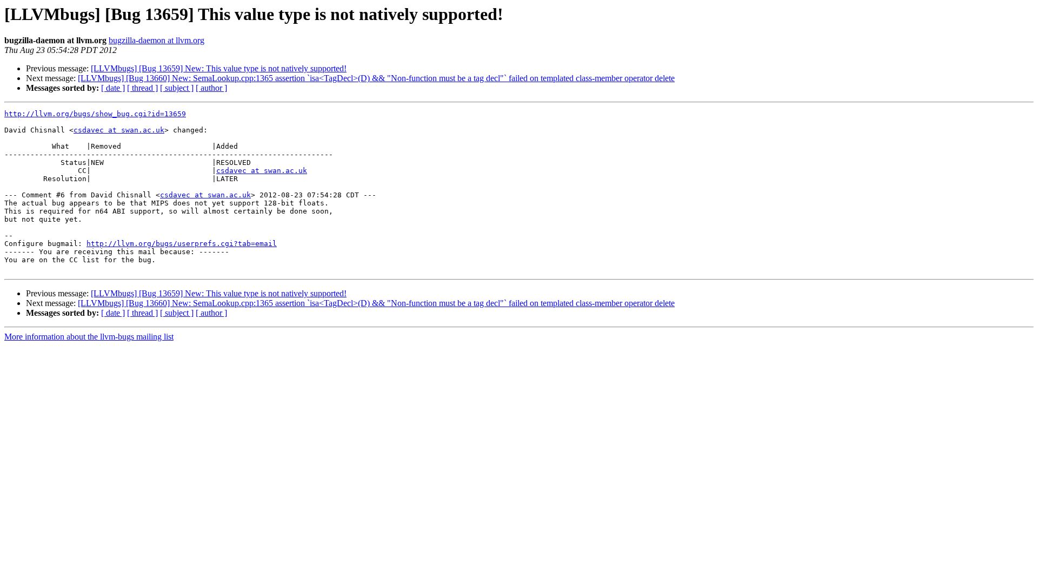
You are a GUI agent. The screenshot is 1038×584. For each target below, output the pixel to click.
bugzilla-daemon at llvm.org (156, 40)
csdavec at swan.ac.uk (119, 130)
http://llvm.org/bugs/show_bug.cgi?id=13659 (95, 114)
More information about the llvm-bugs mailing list (89, 336)
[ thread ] (142, 87)
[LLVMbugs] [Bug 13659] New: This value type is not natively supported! (219, 68)
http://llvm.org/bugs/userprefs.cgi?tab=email (181, 244)
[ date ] (113, 87)
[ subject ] (177, 87)
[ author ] (211, 87)
